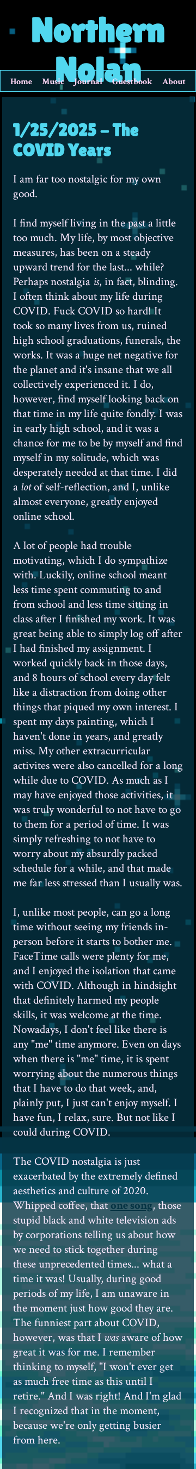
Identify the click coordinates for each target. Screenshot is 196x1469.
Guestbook (132, 81)
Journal (88, 81)
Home (21, 81)
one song (131, 1205)
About (174, 81)
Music (53, 81)
